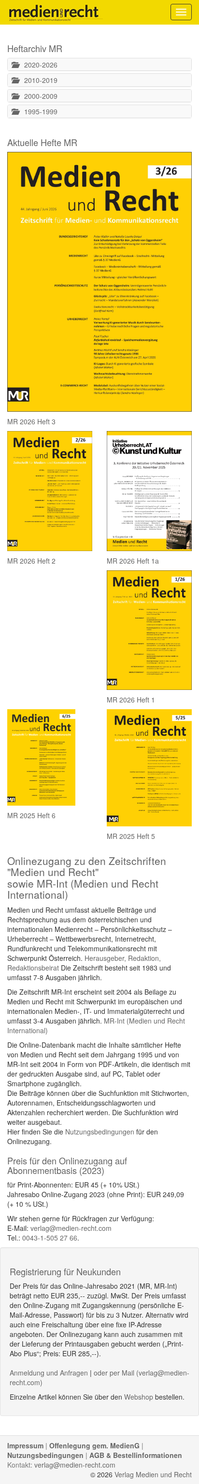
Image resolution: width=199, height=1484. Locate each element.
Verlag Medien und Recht (153, 1474)
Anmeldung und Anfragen (49, 1372)
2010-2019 (37, 80)
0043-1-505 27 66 (49, 1237)
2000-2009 (37, 96)
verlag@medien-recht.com (71, 1228)
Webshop (138, 1397)
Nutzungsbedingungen (99, 1131)
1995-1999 (37, 111)
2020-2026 (37, 64)
